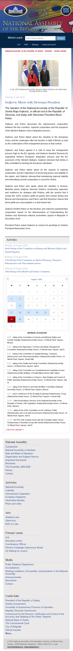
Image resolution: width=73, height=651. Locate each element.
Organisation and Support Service (22, 456)
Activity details (60, 51)
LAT (18, 45)
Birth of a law (11, 524)
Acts (8, 512)
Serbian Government (15, 604)
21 (45, 312)
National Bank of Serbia (17, 620)
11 (20, 306)
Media (9, 560)
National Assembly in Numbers (20, 450)
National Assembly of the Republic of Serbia (24, 51)
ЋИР (26, 45)
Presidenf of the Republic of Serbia (22, 600)
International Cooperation (17, 494)
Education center (13, 541)
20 (37, 312)
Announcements (13, 577)
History (8, 470)
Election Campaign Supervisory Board (24, 547)
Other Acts (10, 520)
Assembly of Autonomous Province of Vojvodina (29, 607)
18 (20, 312)
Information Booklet (15, 500)
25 (20, 319)
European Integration (15, 497)
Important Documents (16, 460)
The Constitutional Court (17, 623)
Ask (7, 537)
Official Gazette (13, 630)
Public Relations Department (19, 564)
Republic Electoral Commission (20, 610)
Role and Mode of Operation (19, 453)
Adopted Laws (12, 517)
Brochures (10, 463)
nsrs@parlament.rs (15, 647)
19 (29, 312)
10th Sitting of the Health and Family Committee (27, 271)
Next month (66, 279)
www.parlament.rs (31, 647)
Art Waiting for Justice (16, 551)
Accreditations (12, 568)
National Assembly (16, 442)
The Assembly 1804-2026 (17, 467)
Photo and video (13, 503)
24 (12, 319)
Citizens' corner (14, 533)
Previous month (7, 279)
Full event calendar (14, 430)
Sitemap (35, 45)
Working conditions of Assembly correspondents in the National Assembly (36, 572)
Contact (9, 473)
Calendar (9, 490)
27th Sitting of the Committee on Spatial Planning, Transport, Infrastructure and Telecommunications (33, 261)
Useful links (12, 596)
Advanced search (49, 45)
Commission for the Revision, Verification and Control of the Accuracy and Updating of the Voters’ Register (34, 615)
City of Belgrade (13, 626)
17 (12, 312)
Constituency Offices (15, 544)
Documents (11, 580)
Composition (11, 446)
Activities (48, 51)
